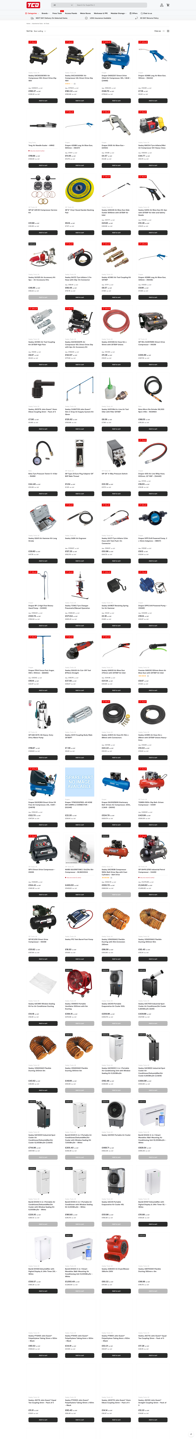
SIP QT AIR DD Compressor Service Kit (42, 211)
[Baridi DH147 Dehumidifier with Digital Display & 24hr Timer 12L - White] (153, 1181)
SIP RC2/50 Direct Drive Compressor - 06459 (38, 940)
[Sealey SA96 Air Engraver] (79, 518)
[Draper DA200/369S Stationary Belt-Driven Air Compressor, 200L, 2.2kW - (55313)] (116, 782)
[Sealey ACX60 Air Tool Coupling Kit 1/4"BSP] (116, 257)
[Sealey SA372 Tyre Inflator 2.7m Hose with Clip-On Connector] (79, 257)
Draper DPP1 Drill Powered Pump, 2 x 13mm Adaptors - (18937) (152, 539)
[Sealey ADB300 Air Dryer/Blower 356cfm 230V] (116, 1248)
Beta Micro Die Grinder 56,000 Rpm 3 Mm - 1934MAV (151, 410)
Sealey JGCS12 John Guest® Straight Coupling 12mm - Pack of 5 (152, 1402)
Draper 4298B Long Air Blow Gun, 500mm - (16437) (79, 146)
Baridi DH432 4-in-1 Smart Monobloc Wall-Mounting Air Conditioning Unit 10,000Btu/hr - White (152, 1139)
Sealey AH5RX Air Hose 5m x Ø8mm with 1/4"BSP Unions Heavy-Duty (152, 737)
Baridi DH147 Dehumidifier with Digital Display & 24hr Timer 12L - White (152, 1204)
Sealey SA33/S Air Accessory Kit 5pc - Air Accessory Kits (41, 278)
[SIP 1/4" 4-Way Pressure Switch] (116, 453)
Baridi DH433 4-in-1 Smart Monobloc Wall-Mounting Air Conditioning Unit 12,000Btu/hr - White (79, 1273)
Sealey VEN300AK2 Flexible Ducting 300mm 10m (150, 940)
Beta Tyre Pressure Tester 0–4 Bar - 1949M (42, 475)
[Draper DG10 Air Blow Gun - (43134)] (116, 125)
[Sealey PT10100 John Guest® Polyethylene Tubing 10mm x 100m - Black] (79, 1379)
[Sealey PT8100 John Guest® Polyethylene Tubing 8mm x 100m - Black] (116, 1315)
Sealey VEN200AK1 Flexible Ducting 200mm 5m (39, 1069)
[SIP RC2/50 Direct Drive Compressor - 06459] (43, 919)
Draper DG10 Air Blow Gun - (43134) (113, 146)
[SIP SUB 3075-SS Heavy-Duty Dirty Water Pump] (43, 714)
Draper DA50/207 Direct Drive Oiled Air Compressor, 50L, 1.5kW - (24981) (116, 78)
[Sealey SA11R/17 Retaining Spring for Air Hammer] (116, 585)
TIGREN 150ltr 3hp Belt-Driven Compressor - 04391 (151, 803)
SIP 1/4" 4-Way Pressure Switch (114, 474)
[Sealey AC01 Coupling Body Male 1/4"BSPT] (79, 714)
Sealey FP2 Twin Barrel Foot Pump (79, 939)
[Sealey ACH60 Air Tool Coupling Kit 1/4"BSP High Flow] (43, 321)
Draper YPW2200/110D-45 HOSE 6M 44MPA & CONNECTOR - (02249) (78, 805)
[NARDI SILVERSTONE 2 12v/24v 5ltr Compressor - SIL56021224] (79, 849)
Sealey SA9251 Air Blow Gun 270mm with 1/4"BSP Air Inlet (114, 671)
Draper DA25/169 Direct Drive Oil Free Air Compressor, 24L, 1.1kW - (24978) (42, 805)
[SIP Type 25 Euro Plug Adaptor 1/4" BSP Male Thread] (79, 453)
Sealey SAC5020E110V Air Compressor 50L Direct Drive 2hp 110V (42, 78)
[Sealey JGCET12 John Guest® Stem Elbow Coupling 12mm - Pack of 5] (116, 1379)
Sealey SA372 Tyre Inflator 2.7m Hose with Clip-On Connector (78, 278)
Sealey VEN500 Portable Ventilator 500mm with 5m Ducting (76, 1006)
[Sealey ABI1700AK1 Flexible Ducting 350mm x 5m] (153, 1248)
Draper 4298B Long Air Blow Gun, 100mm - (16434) (152, 76)
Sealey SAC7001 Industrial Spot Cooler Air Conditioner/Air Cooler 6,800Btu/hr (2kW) (152, 1006)
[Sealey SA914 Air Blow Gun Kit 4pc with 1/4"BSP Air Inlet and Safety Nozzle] (153, 189)
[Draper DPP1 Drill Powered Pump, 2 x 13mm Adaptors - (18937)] (153, 518)
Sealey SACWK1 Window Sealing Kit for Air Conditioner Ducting (41, 1005)
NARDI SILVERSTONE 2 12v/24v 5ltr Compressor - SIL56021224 (79, 870)
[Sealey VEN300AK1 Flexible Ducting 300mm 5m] (79, 1047)
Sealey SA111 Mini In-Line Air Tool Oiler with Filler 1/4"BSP (115, 410)
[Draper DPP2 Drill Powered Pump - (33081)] (153, 585)
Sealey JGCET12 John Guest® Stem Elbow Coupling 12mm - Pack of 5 (116, 1401)
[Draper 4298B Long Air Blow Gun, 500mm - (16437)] (79, 125)
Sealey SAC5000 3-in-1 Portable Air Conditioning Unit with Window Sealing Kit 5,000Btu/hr (116, 1070)
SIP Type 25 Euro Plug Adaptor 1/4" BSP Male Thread (79, 475)
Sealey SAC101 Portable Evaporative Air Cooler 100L (113, 1005)
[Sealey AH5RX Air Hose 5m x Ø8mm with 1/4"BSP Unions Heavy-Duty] (153, 714)
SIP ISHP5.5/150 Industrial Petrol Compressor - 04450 (151, 870)
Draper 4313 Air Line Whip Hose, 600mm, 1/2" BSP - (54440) (151, 475)
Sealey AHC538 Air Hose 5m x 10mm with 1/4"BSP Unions (114, 343)
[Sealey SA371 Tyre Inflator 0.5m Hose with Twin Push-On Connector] (116, 518)
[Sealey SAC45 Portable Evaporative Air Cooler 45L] (116, 1181)
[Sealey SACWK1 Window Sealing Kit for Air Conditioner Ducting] (43, 983)
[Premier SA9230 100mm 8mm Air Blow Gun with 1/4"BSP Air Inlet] (153, 650)
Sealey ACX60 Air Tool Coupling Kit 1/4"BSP (116, 278)
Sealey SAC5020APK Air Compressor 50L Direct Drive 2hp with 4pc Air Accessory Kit (79, 344)
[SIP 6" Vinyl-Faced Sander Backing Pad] (79, 189)
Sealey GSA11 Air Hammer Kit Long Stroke (42, 539)
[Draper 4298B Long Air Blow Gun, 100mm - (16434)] (153, 55)
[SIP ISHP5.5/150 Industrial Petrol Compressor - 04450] (153, 849)
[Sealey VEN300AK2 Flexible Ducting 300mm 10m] (153, 919)
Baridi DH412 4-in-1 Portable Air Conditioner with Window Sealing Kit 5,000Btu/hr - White (79, 1204)
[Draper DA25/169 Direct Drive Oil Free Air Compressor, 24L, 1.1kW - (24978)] (43, 782)
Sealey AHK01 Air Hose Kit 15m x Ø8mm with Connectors (115, 736)
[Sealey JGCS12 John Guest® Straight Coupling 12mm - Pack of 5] (153, 1379)
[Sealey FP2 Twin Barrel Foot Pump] (79, 919)
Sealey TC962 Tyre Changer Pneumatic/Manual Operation (77, 607)
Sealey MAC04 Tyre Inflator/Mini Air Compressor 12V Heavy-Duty (151, 146)
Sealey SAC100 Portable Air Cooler (116, 1135)
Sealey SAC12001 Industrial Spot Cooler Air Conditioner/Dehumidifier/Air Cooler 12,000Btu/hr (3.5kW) (41, 1139)
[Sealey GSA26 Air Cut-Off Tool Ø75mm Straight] (79, 650)
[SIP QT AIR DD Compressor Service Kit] (43, 189)
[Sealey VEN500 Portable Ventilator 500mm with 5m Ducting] (79, 983)
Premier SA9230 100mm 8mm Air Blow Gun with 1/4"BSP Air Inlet (152, 671)
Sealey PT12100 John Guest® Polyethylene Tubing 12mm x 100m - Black (42, 1338)
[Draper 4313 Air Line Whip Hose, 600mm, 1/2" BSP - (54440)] (153, 453)
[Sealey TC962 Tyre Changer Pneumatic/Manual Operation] (79, 585)
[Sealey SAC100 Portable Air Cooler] (116, 1114)
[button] (168, 5)
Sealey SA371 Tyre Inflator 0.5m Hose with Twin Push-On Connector (115, 541)
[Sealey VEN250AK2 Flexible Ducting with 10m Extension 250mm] (116, 919)
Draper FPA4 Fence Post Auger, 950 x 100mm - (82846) (41, 671)
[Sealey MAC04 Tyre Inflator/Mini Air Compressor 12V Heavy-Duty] (153, 125)
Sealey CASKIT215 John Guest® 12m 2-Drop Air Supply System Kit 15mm (79, 412)
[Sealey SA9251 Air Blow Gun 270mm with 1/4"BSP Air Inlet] (116, 650)
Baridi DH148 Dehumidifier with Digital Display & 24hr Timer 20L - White (42, 1271)
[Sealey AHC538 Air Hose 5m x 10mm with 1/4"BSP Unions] (116, 321)
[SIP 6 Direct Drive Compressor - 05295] (43, 849)
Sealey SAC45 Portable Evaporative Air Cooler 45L (113, 1203)
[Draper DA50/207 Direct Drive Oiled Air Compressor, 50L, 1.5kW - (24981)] (116, 55)
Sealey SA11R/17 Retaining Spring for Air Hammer (115, 607)
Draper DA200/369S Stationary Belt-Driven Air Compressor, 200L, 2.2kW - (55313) (116, 805)
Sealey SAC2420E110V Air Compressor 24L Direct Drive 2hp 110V (79, 78)
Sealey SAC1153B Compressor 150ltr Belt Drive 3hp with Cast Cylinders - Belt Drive (114, 872)
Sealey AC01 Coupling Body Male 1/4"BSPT (78, 736)
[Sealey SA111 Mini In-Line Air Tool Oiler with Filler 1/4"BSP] (116, 389)
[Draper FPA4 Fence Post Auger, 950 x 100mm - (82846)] (43, 650)
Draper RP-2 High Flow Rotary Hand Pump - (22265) (40, 607)
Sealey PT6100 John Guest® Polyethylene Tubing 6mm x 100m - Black (79, 1338)
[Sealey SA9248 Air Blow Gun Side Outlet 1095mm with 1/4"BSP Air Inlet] (116, 189)
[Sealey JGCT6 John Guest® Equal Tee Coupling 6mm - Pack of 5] (43, 1379)
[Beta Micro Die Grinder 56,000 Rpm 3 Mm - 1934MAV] (153, 389)
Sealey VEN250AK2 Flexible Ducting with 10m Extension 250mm (113, 942)
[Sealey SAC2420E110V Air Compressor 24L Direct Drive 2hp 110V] (79, 55)
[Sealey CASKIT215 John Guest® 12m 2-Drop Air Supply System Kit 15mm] (79, 389)
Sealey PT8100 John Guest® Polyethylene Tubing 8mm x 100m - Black (116, 1338)
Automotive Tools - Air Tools (40, 23)
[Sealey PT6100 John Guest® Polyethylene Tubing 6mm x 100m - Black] (79, 1315)
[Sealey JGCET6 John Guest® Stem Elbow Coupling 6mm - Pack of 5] (43, 389)
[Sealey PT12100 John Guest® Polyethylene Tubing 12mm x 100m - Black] (43, 1315)
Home (28, 23)
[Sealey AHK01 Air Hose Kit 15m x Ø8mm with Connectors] (116, 714)
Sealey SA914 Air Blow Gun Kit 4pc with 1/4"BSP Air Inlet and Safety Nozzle (152, 212)
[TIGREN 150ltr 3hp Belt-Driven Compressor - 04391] (153, 782)
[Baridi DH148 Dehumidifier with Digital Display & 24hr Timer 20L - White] (43, 1248)
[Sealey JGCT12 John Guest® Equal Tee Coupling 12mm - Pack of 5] (153, 1315)
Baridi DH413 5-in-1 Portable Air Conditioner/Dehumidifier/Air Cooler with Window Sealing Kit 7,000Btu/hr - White (78, 1139)
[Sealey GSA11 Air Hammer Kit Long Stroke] (43, 518)
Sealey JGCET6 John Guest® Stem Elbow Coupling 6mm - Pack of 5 (42, 410)
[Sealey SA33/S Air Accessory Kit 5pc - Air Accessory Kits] (43, 257)
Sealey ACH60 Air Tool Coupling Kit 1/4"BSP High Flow (41, 343)
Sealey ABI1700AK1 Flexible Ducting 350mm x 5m (149, 1270)
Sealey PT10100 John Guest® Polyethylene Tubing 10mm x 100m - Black (79, 1402)
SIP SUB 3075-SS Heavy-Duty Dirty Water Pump (40, 736)
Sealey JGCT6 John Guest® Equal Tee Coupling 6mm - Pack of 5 (42, 1401)
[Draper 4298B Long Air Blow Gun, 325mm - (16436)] (153, 257)
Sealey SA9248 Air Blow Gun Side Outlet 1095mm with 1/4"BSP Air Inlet (115, 212)
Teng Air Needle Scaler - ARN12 (41, 145)
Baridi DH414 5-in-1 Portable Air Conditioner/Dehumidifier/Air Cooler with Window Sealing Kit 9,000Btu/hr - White (41, 1206)
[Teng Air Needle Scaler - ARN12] (43, 125)
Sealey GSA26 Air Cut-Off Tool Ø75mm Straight (78, 671)
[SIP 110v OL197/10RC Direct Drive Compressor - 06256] (153, 321)
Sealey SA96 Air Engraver (75, 538)
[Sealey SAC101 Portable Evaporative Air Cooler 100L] (116, 983)
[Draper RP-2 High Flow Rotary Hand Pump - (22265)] (43, 585)
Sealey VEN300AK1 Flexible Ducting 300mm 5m (76, 1069)
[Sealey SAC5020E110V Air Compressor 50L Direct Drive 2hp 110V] (43, 55)
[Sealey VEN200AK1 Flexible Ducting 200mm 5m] (43, 1047)
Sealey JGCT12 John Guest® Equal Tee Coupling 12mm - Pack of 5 (152, 1337)
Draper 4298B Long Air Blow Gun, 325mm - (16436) (152, 278)
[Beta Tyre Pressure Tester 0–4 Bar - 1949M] (43, 453)
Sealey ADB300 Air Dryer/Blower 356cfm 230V (115, 1270)
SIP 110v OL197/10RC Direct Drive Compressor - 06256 (151, 343)
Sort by (30, 31)
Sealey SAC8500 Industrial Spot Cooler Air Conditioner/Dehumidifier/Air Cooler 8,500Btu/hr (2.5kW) (151, 1072)
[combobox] (99, 5)
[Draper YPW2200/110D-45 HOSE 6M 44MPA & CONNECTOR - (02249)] (79, 782)
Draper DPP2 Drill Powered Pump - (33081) (152, 607)
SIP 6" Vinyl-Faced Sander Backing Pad (79, 211)
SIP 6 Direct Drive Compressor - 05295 (41, 870)
